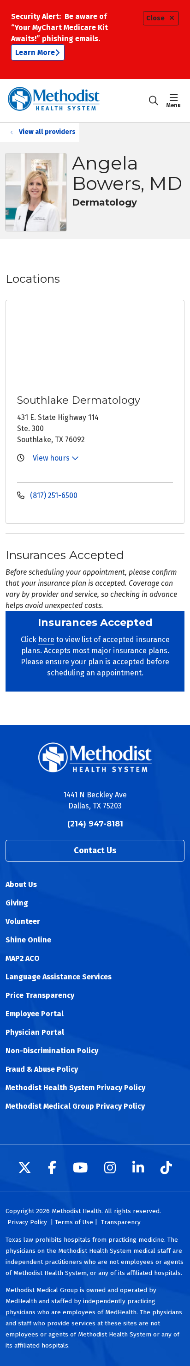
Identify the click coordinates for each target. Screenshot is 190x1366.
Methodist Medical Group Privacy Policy (75, 1106)
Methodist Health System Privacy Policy (75, 1087)
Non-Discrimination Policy (52, 1050)
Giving (17, 903)
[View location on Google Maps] (102, 346)
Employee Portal (35, 1013)
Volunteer (23, 921)
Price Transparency (40, 995)
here (46, 639)
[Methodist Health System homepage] (77, 101)
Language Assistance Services (59, 976)
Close (155, 18)
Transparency (121, 1222)
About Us (21, 884)
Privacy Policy (27, 1222)
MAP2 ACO (23, 958)
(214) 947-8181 (95, 824)
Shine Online (28, 939)
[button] (175, 100)
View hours (52, 458)
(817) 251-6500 (52, 495)
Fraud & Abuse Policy (42, 1069)
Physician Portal (35, 1032)
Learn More (35, 52)
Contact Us (95, 850)
